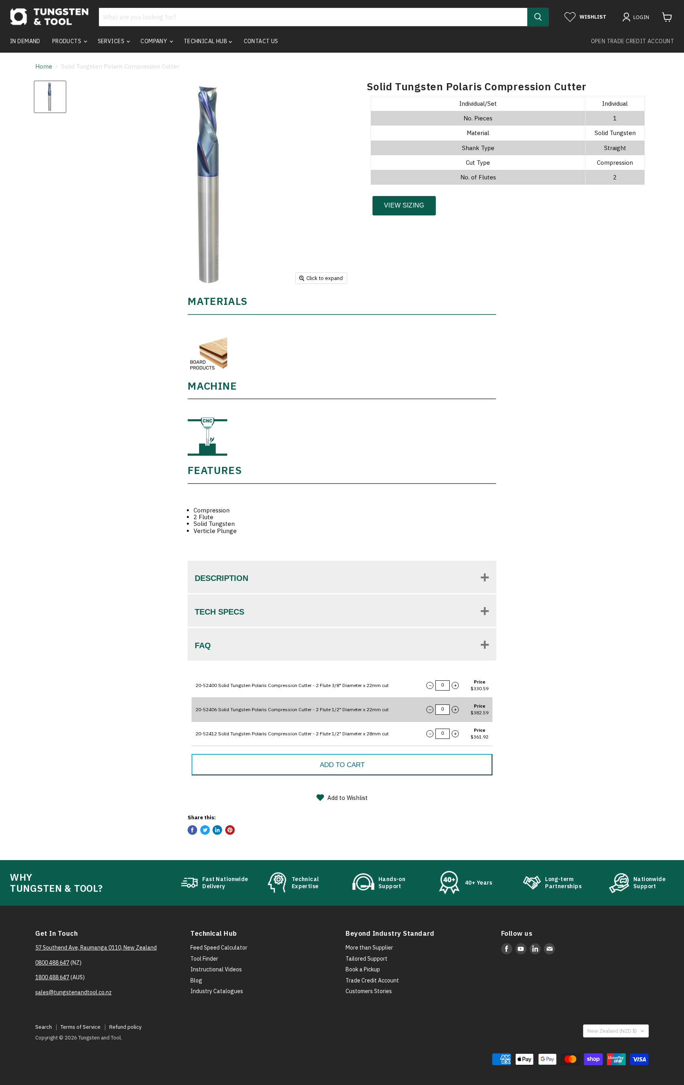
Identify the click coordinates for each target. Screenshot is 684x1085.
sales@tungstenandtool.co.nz (73, 992)
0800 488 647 (52, 962)
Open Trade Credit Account (632, 41)
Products (67, 41)
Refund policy (125, 1027)
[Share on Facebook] (192, 830)
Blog (196, 980)
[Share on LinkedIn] (217, 830)
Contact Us (261, 41)
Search (43, 1027)
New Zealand (612, 1031)
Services (112, 41)
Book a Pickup (363, 969)
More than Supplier (369, 947)
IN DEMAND (25, 41)
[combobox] (313, 17)
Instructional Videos (216, 969)
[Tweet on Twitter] (205, 830)
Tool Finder (204, 958)
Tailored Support (367, 958)
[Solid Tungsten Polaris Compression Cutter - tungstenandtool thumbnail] (50, 96)
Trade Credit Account (372, 980)
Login (641, 17)
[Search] (538, 17)
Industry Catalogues (216, 991)
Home (43, 66)
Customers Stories (369, 991)
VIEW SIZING (404, 205)
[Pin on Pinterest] (230, 830)
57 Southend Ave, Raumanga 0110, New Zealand (96, 947)
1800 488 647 (52, 977)
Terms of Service (81, 1027)
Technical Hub (206, 41)
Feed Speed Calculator (218, 947)
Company (154, 41)
